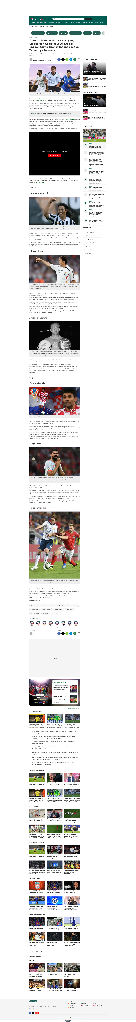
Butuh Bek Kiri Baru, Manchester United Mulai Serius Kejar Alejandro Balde (54, 892)
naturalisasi (46, 99)
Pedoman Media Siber (43, 1006)
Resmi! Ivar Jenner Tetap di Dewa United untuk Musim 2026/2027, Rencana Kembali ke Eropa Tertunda (37, 784)
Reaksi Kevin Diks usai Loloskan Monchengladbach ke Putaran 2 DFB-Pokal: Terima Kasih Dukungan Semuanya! (54, 726)
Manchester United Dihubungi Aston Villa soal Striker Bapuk (54, 944)
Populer (88, 126)
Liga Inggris (34, 878)
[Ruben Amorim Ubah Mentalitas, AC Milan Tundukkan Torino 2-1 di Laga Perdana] (94, 100)
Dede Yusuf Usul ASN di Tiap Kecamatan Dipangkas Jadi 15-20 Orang (54, 990)
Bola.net (97, 1003)
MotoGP (85, 22)
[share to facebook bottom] (59, 633)
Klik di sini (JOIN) (40, 182)
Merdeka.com (73, 1007)
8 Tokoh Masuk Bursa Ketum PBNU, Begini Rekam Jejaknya (72, 974)
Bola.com (31, 99)
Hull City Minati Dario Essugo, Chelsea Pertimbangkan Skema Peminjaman (53, 908)
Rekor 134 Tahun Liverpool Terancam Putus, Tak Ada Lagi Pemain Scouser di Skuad (36, 892)
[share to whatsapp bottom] (66, 633)
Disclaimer (40, 1004)
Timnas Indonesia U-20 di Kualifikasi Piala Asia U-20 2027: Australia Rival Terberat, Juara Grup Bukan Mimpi (54, 784)
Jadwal (36, 26)
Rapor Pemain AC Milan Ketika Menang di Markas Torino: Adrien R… (97, 118)
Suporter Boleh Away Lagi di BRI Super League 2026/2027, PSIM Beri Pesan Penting (37, 872)
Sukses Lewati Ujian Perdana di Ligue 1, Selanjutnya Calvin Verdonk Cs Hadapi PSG (72, 726)
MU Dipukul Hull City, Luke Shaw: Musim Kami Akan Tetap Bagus (36, 944)
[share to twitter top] (63, 59)
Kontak (31, 1004)
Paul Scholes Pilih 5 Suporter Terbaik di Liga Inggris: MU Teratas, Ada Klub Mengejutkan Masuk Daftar (72, 944)
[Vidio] (36, 1013)
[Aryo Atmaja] (31, 59)
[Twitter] (33, 1013)
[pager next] (106, 33)
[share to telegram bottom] (70, 633)
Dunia (72, 22)
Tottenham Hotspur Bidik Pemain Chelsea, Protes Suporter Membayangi (36, 908)
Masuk (102, 18)
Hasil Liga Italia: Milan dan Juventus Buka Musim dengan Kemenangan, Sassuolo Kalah (96, 189)
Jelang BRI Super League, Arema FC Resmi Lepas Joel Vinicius (54, 872)
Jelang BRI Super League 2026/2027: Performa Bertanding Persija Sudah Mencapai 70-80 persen (54, 856)
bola (38, 19)
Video (96, 22)
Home (33, 22)
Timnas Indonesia (40, 100)
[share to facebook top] (59, 59)
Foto (101, 22)
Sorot (32, 961)
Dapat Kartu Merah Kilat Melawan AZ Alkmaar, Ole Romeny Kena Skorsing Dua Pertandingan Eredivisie (36, 726)
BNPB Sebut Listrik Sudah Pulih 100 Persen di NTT (54, 973)
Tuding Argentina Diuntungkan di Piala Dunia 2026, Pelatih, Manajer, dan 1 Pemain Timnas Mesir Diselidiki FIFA (71, 820)
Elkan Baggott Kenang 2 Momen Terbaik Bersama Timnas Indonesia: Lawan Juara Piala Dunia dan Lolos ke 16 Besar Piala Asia (36, 820)
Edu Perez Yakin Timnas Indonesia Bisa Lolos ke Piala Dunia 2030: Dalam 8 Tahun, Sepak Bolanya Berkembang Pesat (37, 836)
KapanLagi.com (98, 1005)
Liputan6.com (73, 1003)
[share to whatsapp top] (66, 59)
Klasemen (42, 26)
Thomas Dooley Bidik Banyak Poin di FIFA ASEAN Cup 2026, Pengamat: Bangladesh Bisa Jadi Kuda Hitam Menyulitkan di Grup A (71, 784)
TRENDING (87, 228)
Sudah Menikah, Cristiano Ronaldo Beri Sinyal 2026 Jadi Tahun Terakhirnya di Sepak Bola (54, 836)
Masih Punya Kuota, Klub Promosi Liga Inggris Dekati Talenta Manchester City (71, 908)
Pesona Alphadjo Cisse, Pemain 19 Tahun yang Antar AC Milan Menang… (97, 111)
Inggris (66, 22)
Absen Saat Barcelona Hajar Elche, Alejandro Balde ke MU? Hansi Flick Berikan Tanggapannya (71, 928)
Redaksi (31, 1006)
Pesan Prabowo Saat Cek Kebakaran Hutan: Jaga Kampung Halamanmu (36, 974)
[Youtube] (38, 1013)
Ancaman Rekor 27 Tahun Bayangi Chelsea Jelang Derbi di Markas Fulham (71, 892)
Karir (54, 1006)
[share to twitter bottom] (63, 633)
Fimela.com (85, 1005)
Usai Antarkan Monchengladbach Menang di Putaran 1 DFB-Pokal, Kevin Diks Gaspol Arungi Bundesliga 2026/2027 (96, 172)
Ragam (91, 22)
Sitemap (31, 1008)
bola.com (61, 1017)
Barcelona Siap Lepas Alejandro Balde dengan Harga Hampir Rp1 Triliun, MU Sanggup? (54, 928)
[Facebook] (30, 1013)
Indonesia (51, 22)
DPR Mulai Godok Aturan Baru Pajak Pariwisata (36, 989)
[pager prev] (30, 33)
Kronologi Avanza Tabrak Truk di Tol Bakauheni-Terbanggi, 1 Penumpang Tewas (71, 990)
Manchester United (37, 914)
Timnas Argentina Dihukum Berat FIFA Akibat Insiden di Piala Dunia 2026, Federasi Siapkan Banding (54, 820)
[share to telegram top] (70, 59)
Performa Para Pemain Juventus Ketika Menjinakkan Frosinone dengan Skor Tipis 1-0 (94, 72)
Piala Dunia (59, 22)
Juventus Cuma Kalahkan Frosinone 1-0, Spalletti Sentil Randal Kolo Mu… (97, 79)
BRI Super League (41, 22)
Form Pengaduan (57, 1004)
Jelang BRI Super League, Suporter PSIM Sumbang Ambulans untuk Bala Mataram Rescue (71, 856)
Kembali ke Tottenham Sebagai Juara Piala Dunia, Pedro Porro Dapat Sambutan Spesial (71, 836)
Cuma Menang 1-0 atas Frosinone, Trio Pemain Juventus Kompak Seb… (97, 85)
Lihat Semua (101, 126)
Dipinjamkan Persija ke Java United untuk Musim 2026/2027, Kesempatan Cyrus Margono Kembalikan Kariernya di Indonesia (71, 872)
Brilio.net (72, 1005)
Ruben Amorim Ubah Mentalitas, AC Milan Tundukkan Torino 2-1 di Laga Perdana (93, 104)
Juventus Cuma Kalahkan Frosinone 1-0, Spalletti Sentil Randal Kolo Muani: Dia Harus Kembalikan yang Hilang (96, 204)
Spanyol (78, 22)
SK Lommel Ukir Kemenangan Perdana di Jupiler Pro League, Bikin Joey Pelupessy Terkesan (96, 196)
